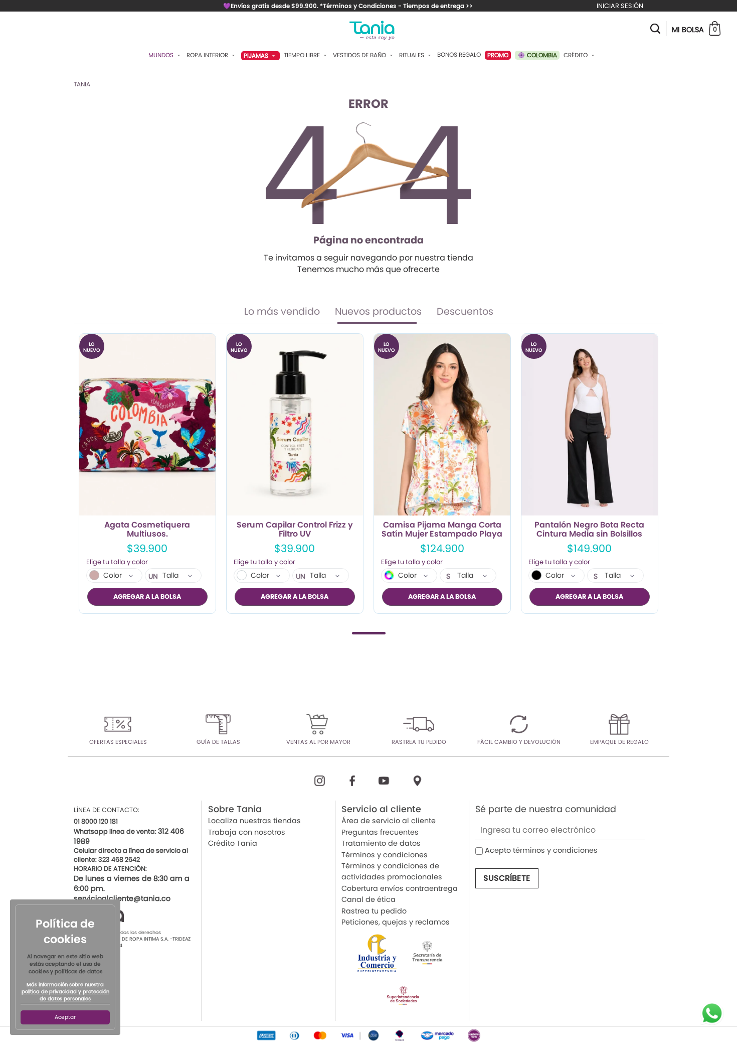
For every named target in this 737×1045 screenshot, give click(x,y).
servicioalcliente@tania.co (122, 898)
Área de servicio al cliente (388, 821)
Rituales (412, 55)
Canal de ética (368, 899)
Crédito (576, 55)
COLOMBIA (541, 55)
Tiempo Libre (302, 55)
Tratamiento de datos (381, 843)
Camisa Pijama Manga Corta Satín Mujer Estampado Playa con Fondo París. (442, 529)
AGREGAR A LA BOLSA (147, 596)
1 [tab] (369, 633)
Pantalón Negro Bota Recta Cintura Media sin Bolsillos (589, 529)
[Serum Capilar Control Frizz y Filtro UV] (295, 425)
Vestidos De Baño (360, 55)
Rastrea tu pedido (374, 911)
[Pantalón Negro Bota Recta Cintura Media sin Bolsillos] (589, 425)
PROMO (497, 55)
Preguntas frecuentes (380, 832)
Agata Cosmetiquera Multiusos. (147, 529)
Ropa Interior (208, 55)
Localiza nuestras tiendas (254, 821)
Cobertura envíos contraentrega (399, 888)
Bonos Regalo (459, 55)
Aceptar (65, 1017)
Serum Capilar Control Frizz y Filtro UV (295, 529)
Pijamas (257, 55)
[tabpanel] (147, 473)
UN (153, 576)
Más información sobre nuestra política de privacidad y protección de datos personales (65, 991)
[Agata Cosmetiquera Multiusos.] (147, 425)
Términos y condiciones (384, 855)
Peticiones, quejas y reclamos (395, 922)
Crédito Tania (232, 843)
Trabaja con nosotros (246, 832)
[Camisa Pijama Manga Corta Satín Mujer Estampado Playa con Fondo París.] (442, 425)
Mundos (161, 55)
